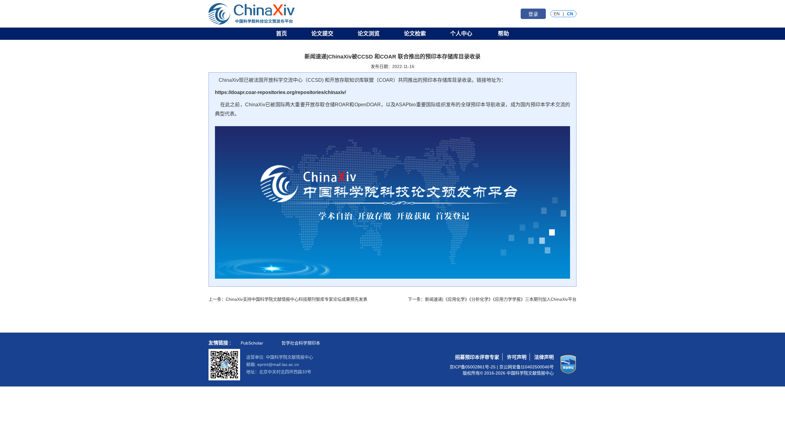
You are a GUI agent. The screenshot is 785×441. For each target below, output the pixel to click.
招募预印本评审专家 (477, 357)
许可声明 (517, 357)
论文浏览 (369, 34)
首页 (281, 34)
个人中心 (461, 34)
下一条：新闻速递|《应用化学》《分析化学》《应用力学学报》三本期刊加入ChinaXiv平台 (492, 299)
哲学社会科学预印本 (300, 343)
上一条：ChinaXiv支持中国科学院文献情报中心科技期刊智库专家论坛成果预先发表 (288, 299)
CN (570, 13)
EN (557, 13)
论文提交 (322, 34)
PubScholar (252, 343)
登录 (533, 14)
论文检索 (415, 34)
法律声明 (544, 357)
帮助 (503, 34)
